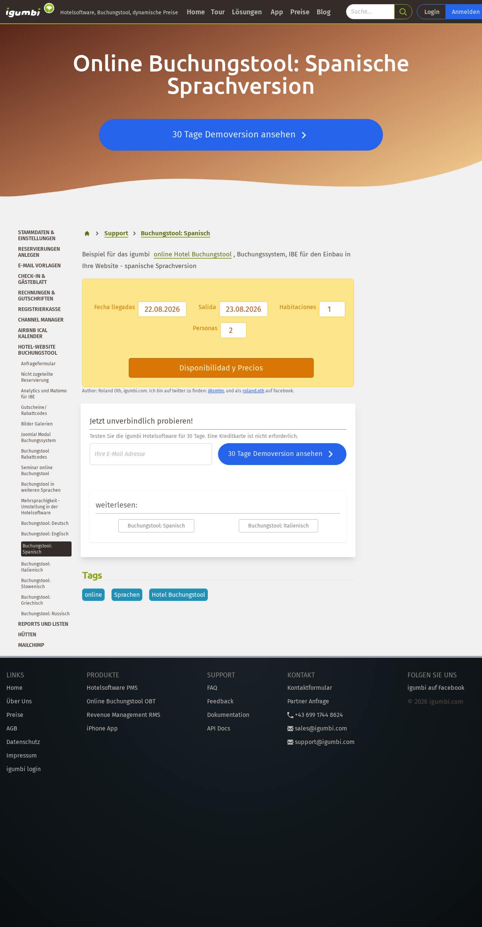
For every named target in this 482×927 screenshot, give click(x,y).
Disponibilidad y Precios (221, 367)
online (93, 594)
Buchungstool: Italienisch (278, 526)
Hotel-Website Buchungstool (37, 350)
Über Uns (19, 701)
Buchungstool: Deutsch (45, 523)
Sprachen (127, 594)
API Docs (218, 728)
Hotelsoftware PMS (112, 687)
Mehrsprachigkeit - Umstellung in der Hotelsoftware (40, 506)
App (277, 12)
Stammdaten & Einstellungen (36, 235)
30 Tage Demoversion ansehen (235, 134)
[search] (403, 11)
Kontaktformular (309, 687)
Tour (218, 12)
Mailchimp (31, 645)
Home (196, 12)
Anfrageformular (38, 363)
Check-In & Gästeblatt (32, 279)
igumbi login (23, 769)
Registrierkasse (39, 309)
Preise (300, 12)
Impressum (21, 755)
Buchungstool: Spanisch (156, 526)
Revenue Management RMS (123, 714)
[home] (30, 12)
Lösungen (247, 12)
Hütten (27, 634)
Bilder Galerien (37, 424)
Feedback (220, 701)
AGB (11, 728)
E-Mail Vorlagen (39, 265)
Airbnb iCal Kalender (32, 333)
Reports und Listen (43, 624)
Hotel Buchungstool (178, 594)
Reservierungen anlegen (39, 252)
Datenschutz (23, 742)
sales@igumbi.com (320, 728)
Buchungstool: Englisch (45, 534)
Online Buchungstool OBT (121, 701)
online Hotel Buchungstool (193, 254)
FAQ (212, 687)
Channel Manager (41, 320)
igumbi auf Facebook (435, 687)
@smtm (216, 390)
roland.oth (253, 390)
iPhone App (102, 728)
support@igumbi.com (324, 742)
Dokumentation (228, 714)
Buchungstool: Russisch (45, 613)
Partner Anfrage (308, 701)
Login (431, 11)
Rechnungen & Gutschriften (36, 296)
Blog (324, 12)
